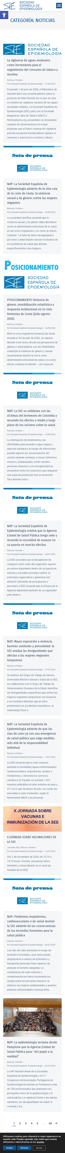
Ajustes (39, 1148)
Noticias (10, 80)
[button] (4, 15)
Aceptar (9, 1148)
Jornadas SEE (13, 847)
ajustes (40, 1142)
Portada (18, 80)
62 (50, 1123)
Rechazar (24, 1148)
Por (25, 84)
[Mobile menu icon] (59, 5)
